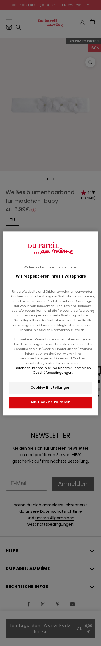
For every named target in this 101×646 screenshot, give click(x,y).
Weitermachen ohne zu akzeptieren (50, 267)
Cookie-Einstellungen (50, 387)
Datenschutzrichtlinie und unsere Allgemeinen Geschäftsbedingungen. (53, 370)
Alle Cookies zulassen (51, 402)
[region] (50, 323)
